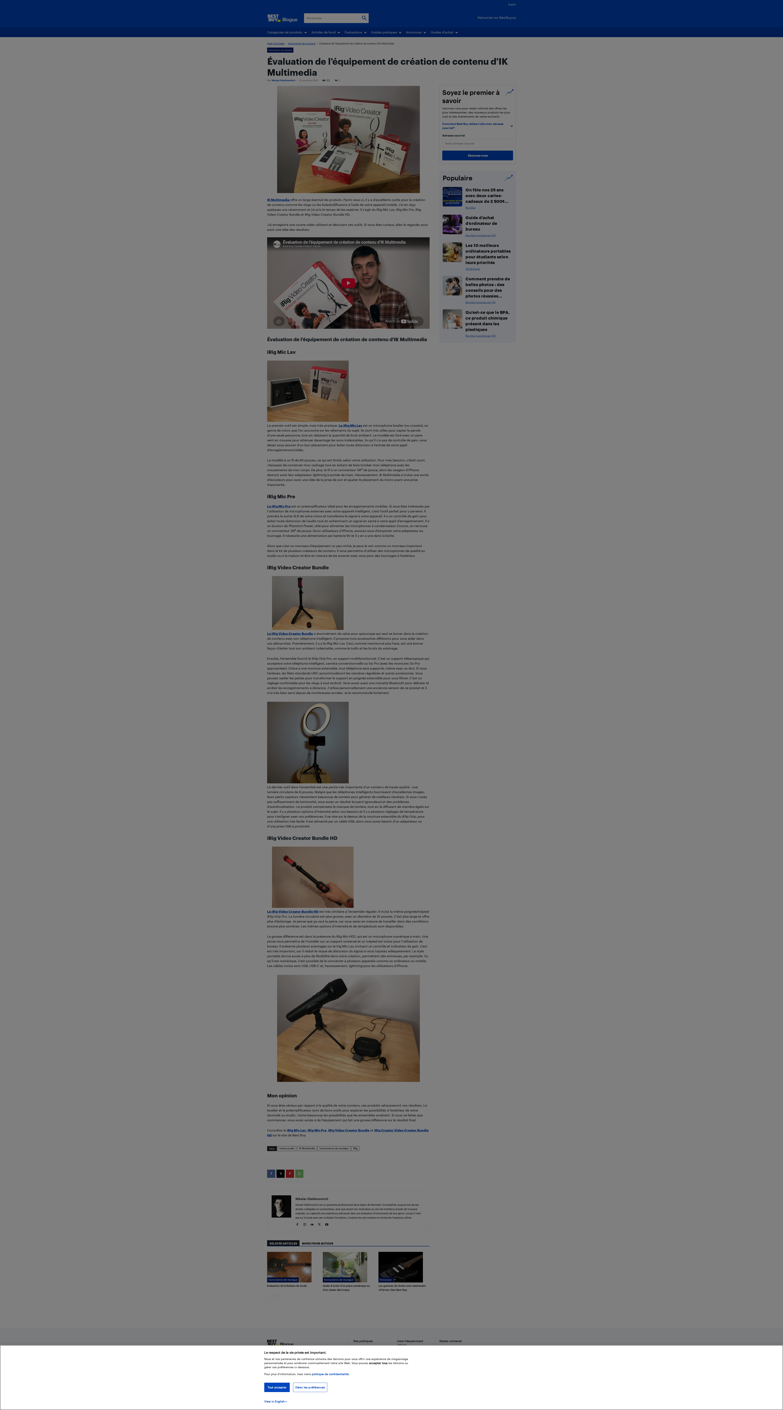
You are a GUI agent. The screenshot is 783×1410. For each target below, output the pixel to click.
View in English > (275, 1401)
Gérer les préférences (310, 1387)
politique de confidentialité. (330, 1374)
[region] (391, 1377)
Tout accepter (277, 1387)
